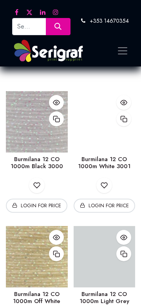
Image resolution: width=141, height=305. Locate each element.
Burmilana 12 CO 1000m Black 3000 (37, 162)
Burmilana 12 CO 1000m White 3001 (104, 162)
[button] (56, 102)
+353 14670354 (109, 21)
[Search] (58, 26)
